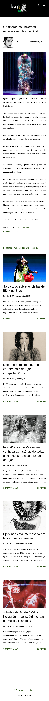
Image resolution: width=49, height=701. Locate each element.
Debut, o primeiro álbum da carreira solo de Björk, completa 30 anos (22, 369)
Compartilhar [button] (10, 232)
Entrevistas (23, 228)
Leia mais (41, 319)
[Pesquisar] (38, 4)
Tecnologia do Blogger (26, 690)
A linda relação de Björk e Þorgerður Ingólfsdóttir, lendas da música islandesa (24, 617)
